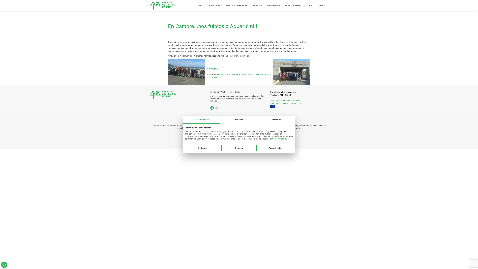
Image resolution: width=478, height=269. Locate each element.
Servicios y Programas (237, 5)
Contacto (321, 5)
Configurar (202, 148)
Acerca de (276, 119)
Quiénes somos (215, 5)
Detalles (239, 119)
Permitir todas (275, 148)
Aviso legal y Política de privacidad (285, 100)
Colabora (257, 5)
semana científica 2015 (244, 74)
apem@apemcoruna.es (286, 92)
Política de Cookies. (278, 138)
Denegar (239, 148)
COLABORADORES (292, 5)
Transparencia (273, 5)
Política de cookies (278, 103)
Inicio (201, 5)
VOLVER (215, 68)
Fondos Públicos (294, 103)
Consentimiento (201, 119)
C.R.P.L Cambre (225, 74)
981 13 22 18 (285, 95)
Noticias (308, 5)
